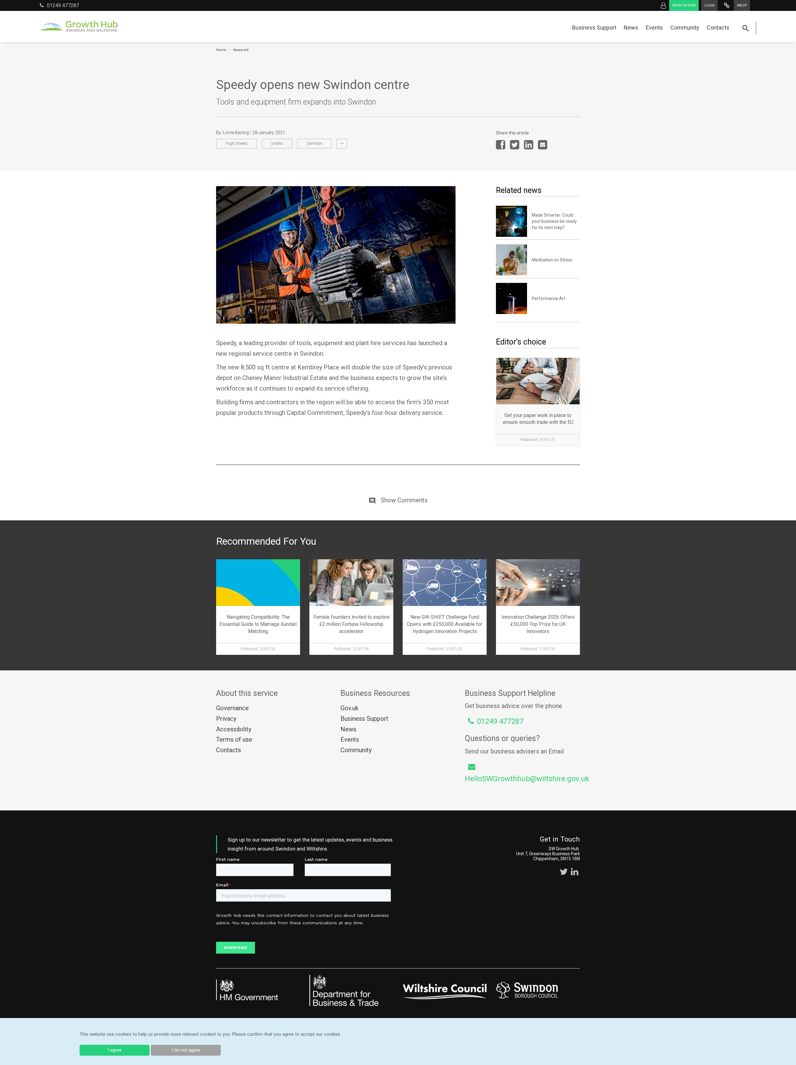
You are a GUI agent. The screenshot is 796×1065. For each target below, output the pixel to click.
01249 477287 (63, 5)
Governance (232, 708)
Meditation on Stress (552, 259)
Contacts (718, 27)
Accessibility (233, 729)
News (631, 27)
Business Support (594, 27)
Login (709, 5)
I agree (115, 1050)
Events (654, 27)
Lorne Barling (236, 132)
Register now (684, 5)
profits (277, 143)
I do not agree (186, 1050)
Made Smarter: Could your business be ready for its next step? (554, 221)
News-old (240, 50)
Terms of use (234, 739)
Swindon (314, 143)
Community (684, 27)
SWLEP (742, 5)
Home (221, 50)
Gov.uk (349, 708)
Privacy (226, 718)
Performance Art (548, 298)
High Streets (237, 143)
